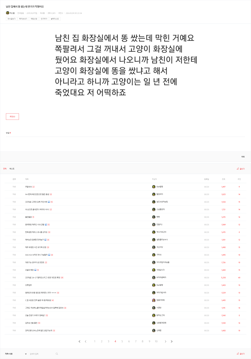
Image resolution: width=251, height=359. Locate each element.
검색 (57, 354)
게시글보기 (12, 19)
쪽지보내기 (23, 19)
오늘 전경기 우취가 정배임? (35, 315)
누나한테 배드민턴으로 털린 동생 (37, 194)
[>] (165, 341)
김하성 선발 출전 (31, 323)
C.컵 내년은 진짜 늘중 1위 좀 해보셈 (38, 300)
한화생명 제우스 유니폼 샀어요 (36, 232)
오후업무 (28, 285)
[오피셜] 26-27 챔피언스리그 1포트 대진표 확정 (42, 277)
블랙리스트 (55, 19)
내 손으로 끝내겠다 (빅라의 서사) (37, 209)
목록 (243, 157)
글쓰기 (242, 169)
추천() (12, 117)
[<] (85, 341)
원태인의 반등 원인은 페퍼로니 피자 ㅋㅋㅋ (40, 293)
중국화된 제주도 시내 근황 (34, 225)
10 (156, 341)
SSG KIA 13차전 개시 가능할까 (36, 255)
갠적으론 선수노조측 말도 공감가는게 (38, 330)
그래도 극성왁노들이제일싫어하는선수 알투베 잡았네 (44, 308)
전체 (4, 169)
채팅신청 (34, 19)
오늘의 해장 (29, 270)
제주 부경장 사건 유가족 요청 (35, 247)
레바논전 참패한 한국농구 (34, 240)
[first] (79, 341)
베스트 (12, 169)
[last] (171, 341)
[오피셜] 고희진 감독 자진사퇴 (36, 202)
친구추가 (44, 19)
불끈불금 (28, 217)
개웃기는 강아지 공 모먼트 (34, 262)
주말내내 (28, 187)
